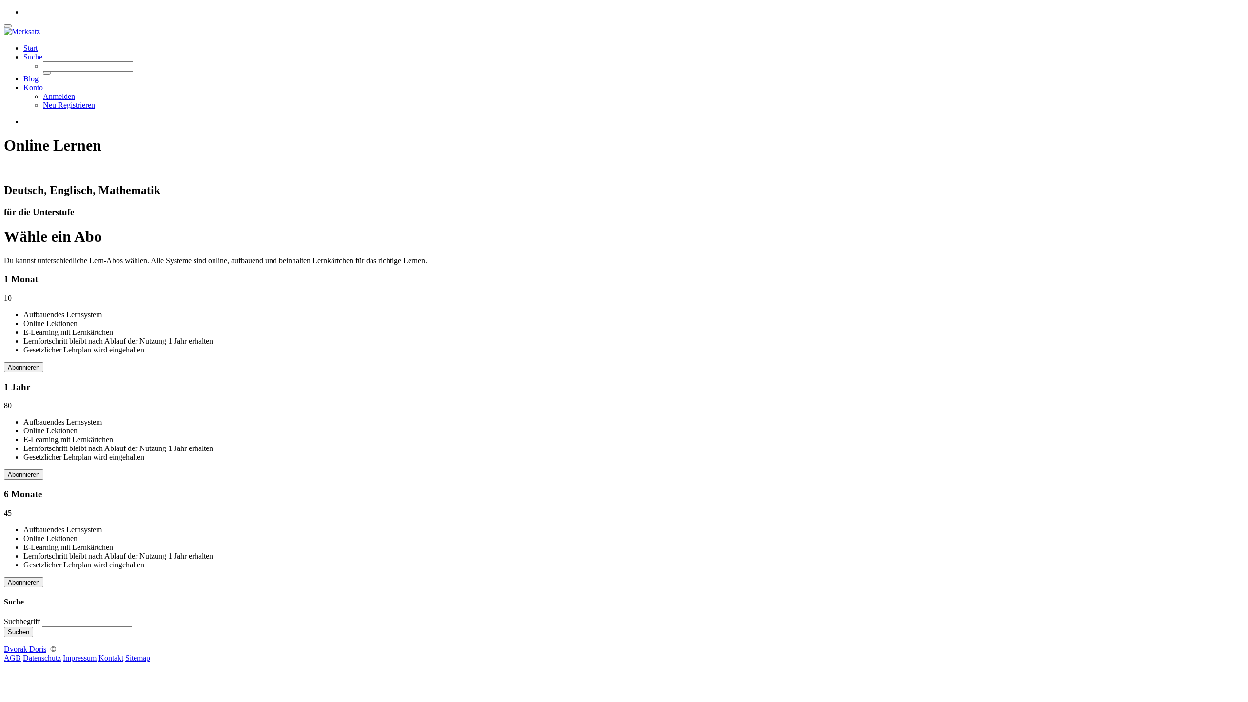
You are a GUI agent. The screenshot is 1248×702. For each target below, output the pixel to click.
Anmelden (59, 96)
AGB (12, 658)
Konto (33, 87)
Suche (32, 57)
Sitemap (137, 658)
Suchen (18, 632)
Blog (31, 79)
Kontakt (110, 658)
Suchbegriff (22, 621)
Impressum (80, 658)
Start (30, 48)
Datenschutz (42, 658)
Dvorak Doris (25, 649)
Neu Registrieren (69, 105)
